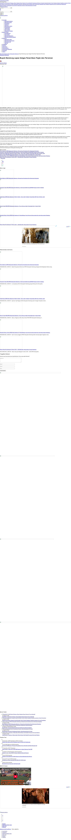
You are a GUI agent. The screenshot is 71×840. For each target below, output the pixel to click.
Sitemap (4, 827)
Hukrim (3, 51)
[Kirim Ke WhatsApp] (2, 165)
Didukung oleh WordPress (5, 829)
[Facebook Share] (2, 160)
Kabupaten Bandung (8, 35)
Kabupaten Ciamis (8, 26)
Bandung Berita (3, 63)
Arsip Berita (4, 831)
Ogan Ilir (6, 43)
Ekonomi (4, 45)
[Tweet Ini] (3, 162)
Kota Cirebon (7, 29)
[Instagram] (2, 816)
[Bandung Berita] (3, 6)
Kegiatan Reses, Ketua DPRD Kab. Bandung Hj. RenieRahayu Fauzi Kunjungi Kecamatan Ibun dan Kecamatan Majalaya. (25, 155)
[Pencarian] (0, 10)
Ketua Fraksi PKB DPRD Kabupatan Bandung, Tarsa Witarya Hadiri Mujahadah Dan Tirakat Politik (20, 154)
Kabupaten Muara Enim (9, 40)
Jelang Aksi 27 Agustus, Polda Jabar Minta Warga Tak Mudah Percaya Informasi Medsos (21, 735)
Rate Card (4, 826)
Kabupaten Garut (8, 22)
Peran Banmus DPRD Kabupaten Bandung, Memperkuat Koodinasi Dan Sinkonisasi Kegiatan (24, 4)
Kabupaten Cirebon (8, 31)
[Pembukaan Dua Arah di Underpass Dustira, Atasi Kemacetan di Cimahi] (17, 729)
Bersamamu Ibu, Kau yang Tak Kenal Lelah (11, 763)
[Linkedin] (2, 818)
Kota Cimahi (7, 34)
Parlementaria (5, 48)
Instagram (4, 832)
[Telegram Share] (2, 164)
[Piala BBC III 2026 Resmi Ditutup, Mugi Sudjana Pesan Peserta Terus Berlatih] (18, 714)
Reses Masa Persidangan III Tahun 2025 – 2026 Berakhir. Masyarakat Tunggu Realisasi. (18, 157)
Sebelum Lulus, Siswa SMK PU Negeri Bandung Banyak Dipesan (15, 752)
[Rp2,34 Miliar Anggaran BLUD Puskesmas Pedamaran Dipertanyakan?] (17, 725)
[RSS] (2, 821)
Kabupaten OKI (7, 42)
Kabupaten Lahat (8, 39)
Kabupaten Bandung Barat (10, 37)
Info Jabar (4, 20)
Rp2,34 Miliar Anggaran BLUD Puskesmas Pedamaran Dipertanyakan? (17, 727)
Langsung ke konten (4, 0)
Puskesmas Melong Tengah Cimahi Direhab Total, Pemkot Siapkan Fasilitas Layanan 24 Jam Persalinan (24, 720)
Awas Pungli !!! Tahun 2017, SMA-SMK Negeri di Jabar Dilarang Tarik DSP (17, 749)
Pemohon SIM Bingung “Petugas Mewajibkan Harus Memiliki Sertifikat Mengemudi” (19, 745)
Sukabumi (6, 24)
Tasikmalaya (7, 28)
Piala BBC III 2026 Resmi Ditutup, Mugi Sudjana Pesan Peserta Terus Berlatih (16, 3)
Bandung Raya (5, 32)
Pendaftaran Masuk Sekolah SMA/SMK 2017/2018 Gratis (14, 760)
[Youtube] (2, 819)
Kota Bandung (7, 33)
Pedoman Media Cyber (7, 824)
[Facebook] (2, 814)
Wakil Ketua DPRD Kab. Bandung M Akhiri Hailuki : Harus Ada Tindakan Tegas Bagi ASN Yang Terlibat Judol (22, 153)
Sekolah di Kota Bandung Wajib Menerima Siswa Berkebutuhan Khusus (17, 756)
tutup (1, 14)
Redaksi (4, 823)
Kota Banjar (6, 23)
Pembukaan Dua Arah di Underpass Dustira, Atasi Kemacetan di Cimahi (21, 5)
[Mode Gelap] (0, 9)
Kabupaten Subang (8, 21)
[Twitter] (2, 815)
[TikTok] (2, 820)
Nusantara (4, 38)
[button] (11, 8)
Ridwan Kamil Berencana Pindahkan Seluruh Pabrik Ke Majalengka (16, 742)
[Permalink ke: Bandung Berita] (1, 61)
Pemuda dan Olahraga (7, 49)
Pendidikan (4, 44)
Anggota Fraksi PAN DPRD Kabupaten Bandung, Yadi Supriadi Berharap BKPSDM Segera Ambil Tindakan (22, 152)
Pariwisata (4, 50)
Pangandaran (7, 27)
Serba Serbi (4, 46)
